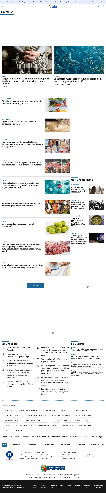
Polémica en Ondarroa (60, 415)
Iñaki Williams (67, 426)
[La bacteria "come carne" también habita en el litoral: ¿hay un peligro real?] (79, 60)
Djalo (88, 420)
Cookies (62, 485)
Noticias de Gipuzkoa (47, 457)
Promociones (50, 445)
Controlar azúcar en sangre (35, 420)
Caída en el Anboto (80, 410)
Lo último (77, 343)
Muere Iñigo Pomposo (12, 415)
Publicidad (81, 445)
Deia (21, 455)
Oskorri (64, 410)
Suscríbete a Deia (97, 445)
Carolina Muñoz (59, 84)
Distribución (66, 455)
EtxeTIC (6, 431)
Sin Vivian (18, 431)
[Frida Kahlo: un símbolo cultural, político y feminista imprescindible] (96, 205)
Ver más (36, 285)
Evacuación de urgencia (36, 415)
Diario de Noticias (46, 455)
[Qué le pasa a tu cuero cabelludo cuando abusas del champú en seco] (96, 190)
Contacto (16, 445)
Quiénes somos (32, 445)
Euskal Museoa (49, 410)
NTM (3, 86)
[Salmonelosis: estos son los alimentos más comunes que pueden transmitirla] (57, 207)
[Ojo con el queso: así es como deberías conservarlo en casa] (57, 125)
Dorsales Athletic (85, 426)
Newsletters (65, 445)
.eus (4, 445)
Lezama (56, 420)
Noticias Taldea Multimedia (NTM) (29, 459)
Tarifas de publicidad (68, 459)
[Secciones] (2, 6)
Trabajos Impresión (89, 455)
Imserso (7, 426)
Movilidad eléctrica (24, 426)
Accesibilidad (77, 485)
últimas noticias (82, 179)
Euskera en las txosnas (46, 426)
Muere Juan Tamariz (72, 420)
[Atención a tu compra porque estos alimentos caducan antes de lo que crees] (57, 105)
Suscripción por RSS (89, 457)
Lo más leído (10, 343)
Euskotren (8, 410)
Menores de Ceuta (11, 420)
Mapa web (65, 457)
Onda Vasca (44, 459)
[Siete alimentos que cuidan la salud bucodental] (57, 228)
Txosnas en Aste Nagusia (28, 410)
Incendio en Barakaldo (84, 415)
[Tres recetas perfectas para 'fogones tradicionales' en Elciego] (96, 222)
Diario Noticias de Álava (27, 457)
